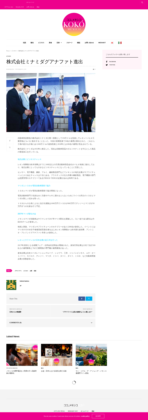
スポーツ (69, 43)
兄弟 (58, 43)
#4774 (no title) (9, 7)
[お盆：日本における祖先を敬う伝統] (56, 355)
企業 (31, 270)
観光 (32, 43)
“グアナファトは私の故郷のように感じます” (77, 312)
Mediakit (102, 43)
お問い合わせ (30, 7)
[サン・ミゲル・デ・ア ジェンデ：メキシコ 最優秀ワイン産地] (91, 355)
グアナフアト (18, 270)
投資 (35, 270)
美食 (50, 43)
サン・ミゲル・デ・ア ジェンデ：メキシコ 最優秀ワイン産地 (91, 372)
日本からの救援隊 (15, 312)
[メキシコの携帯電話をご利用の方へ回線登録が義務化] (22, 355)
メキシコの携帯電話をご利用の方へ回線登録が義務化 (21, 372)
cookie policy (85, 416)
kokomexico (10, 69)
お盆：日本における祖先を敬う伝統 (53, 371)
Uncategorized (11, 368)
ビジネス (41, 43)
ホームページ (30, 2)
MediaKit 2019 (20, 7)
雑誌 (38, 7)
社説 (24, 43)
